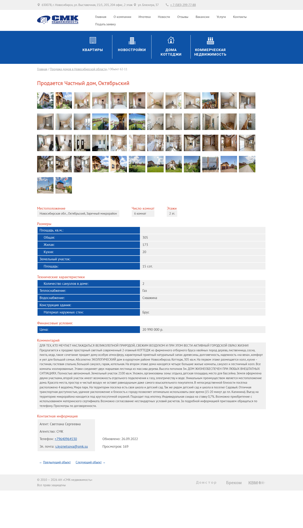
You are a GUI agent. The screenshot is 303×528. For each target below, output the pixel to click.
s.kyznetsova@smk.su (71, 446)
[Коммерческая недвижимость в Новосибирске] (234, 483)
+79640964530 (66, 438)
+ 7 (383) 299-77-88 (183, 5)
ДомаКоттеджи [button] (171, 52)
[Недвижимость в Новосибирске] (207, 482)
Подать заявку (105, 24)
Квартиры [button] (92, 50)
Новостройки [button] (132, 50)
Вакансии (202, 17)
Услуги (221, 17)
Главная (100, 17)
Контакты (240, 17)
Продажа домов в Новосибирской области (78, 69)
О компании (122, 17)
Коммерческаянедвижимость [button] (210, 52)
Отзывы (182, 17)
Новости (164, 17)
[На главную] (57, 23)
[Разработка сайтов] (257, 482)
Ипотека (145, 17)
